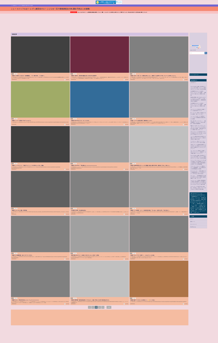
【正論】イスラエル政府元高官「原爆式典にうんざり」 (141, 120)
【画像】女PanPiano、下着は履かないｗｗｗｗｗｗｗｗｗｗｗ (84, 165)
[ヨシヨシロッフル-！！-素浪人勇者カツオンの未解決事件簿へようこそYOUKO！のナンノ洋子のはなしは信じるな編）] (198, 172)
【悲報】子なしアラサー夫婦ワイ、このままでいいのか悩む (142, 255)
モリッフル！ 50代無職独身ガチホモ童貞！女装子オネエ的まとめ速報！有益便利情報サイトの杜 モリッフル (198, 177)
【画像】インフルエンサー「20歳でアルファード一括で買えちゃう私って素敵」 (28, 165)
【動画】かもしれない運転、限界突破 (19, 210)
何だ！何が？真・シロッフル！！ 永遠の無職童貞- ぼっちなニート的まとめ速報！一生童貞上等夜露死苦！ (198, 122)
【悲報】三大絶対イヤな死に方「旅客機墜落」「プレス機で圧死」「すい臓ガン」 (28, 75)
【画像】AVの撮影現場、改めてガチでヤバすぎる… (22, 255)
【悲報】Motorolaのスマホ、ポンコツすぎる (80, 120)
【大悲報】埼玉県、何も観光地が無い (78, 210)
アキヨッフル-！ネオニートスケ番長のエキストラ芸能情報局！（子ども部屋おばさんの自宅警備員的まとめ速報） (198, 167)
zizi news (67, 79)
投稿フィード (192, 221)
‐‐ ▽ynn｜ (15, 163)
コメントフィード (193, 224)
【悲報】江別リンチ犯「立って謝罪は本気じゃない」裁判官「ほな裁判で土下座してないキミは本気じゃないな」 (153, 75)
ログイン (191, 218)
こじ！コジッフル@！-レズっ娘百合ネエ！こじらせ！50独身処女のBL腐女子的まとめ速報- (198, 117)
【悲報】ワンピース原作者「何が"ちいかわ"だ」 (22, 120)
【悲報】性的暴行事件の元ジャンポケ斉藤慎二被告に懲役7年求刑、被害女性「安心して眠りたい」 (150, 165)
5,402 (109, 307)
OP (12, 163)
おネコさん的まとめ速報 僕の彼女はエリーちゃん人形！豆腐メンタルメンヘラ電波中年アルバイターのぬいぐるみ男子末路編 (198, 88)
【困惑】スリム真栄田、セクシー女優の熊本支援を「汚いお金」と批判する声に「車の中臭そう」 (150, 210)
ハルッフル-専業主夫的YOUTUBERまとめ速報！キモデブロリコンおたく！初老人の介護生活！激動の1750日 (198, 138)
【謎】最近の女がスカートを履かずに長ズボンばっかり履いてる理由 (85, 255)
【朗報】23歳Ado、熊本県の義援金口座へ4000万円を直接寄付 (84, 75)
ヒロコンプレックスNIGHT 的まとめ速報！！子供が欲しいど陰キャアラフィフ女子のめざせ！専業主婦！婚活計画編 (198, 187)
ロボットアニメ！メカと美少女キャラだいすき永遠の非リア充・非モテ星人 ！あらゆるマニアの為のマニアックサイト (198, 133)
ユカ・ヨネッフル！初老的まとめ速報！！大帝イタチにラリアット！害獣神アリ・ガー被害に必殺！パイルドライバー (198, 152)
